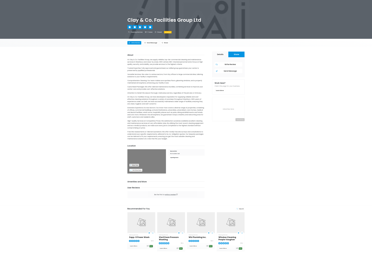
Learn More (220, 90)
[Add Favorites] (149, 233)
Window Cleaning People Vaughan (227, 238)
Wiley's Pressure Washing (256, 238)
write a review (170, 194)
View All (241, 209)
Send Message (152, 43)
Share (166, 43)
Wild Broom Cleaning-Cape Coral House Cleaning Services (289, 239)
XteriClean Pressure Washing (169, 238)
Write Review (135, 43)
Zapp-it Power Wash (139, 237)
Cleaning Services (137, 32)
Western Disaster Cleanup (316, 238)
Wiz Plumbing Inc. (197, 237)
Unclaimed (168, 32)
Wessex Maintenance (348, 237)
